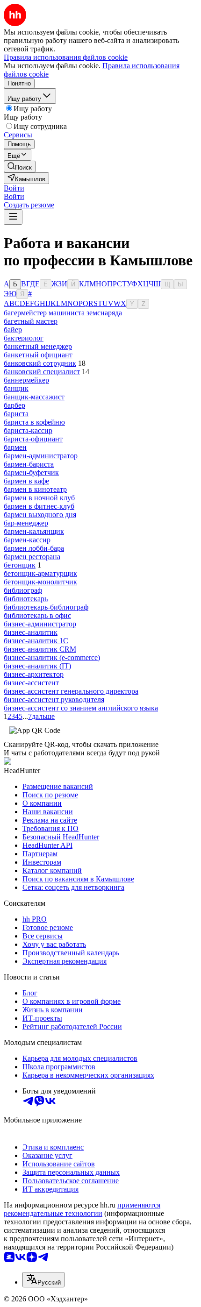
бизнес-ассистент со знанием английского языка (81, 708)
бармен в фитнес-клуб (39, 506)
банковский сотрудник (40, 363)
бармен (15, 447)
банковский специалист (42, 372)
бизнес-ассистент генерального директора (71, 691)
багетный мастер (30, 321)
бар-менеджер (26, 523)
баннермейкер (26, 380)
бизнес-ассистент (31, 683)
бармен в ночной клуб (39, 498)
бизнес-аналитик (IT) (37, 666)
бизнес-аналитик (30, 632)
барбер (14, 405)
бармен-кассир (27, 540)
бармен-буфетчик (31, 472)
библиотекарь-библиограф (46, 607)
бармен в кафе (26, 481)
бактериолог (23, 338)
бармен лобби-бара (34, 548)
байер (13, 330)
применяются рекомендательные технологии (82, 1209)
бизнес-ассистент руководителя (54, 699)
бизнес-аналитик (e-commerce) (52, 657)
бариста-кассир (28, 430)
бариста (16, 414)
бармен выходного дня (40, 515)
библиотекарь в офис (37, 615)
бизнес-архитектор (34, 674)
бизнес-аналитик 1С (36, 641)
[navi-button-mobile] (13, 217)
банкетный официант (38, 355)
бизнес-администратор (40, 624)
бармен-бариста (29, 464)
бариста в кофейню (34, 422)
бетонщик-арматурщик (40, 573)
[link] (20, 166)
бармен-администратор (41, 456)
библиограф (23, 590)
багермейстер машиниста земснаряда (63, 313)
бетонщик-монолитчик (40, 582)
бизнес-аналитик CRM (40, 649)
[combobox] (43, 1279)
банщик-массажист (34, 397)
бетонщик (20, 565)
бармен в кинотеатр (35, 489)
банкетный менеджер (38, 346)
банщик (16, 388)
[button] (14, 188)
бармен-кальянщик (34, 531)
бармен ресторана (32, 557)
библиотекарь (26, 599)
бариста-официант (33, 439)
